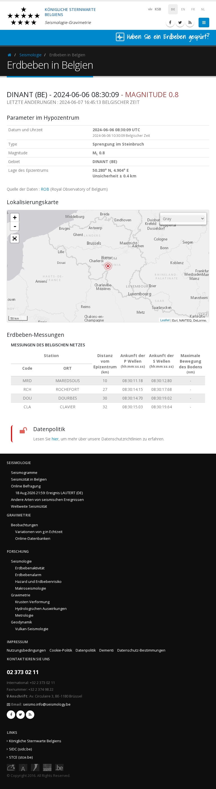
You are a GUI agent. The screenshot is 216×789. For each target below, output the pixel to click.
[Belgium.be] (59, 767)
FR (193, 9)
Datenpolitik (86, 650)
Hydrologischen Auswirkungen (41, 608)
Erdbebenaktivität (29, 568)
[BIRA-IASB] (23, 767)
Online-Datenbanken (32, 538)
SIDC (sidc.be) (20, 749)
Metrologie (24, 615)
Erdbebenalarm (28, 574)
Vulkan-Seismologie (31, 629)
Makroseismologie (30, 588)
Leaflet (165, 320)
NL (203, 9)
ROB (45, 189)
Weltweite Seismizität (29, 506)
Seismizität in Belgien (29, 479)
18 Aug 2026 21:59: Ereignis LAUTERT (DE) (49, 493)
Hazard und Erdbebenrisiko (38, 581)
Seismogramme (24, 472)
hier (55, 439)
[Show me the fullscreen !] (14, 238)
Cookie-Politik (61, 650)
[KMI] (35, 767)
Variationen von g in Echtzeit (38, 531)
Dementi (106, 650)
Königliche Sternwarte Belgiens (35, 741)
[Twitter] (180, 22)
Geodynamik (21, 622)
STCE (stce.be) (21, 757)
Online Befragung (25, 486)
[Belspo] (47, 767)
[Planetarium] (11, 767)
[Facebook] (170, 22)
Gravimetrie (20, 595)
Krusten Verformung (32, 601)
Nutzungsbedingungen (26, 650)
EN (183, 9)
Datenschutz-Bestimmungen (141, 650)
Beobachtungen (24, 525)
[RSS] (190, 22)
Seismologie (30, 54)
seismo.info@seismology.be (47, 704)
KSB (157, 9)
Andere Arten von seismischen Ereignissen (47, 499)
